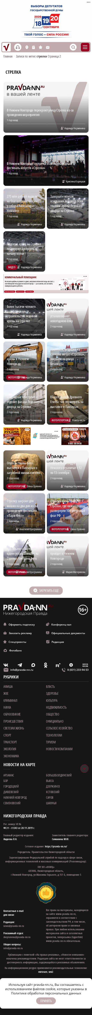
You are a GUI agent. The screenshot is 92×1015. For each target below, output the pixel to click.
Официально (54, 721)
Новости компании (59, 749)
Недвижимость (56, 707)
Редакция (58, 642)
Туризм (51, 742)
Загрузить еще (49, 590)
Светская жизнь (13, 728)
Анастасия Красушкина (30, 529)
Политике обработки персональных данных (46, 993)
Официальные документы (68, 633)
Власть (50, 686)
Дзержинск (53, 786)
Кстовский (52, 792)
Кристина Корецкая (75, 181)
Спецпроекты (17, 642)
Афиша (8, 686)
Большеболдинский (58, 775)
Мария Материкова (75, 572)
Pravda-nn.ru (78, 420)
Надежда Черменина (74, 128)
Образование (12, 714)
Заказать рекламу (20, 633)
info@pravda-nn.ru (21, 670)
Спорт (7, 735)
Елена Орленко (34, 486)
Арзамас (8, 775)
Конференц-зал (61, 624)
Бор (5, 781)
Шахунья (51, 803)
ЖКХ (5, 693)
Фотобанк (15, 650)
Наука (7, 707)
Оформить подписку (22, 624)
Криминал (10, 700)
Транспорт (10, 742)
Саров (49, 797)
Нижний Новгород (15, 797)
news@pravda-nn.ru (13, 926)
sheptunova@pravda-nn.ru (16, 937)
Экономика (11, 756)
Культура (51, 700)
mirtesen (42, 972)
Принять (46, 1000)
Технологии (54, 735)
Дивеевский (10, 792)
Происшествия (13, 721)
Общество (52, 714)
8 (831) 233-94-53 (78, 670)
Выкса (50, 781)
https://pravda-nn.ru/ (56, 846)
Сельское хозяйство (59, 728)
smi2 (51, 972)
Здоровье (52, 693)
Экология (9, 749)
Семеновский (12, 803)
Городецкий (11, 786)
